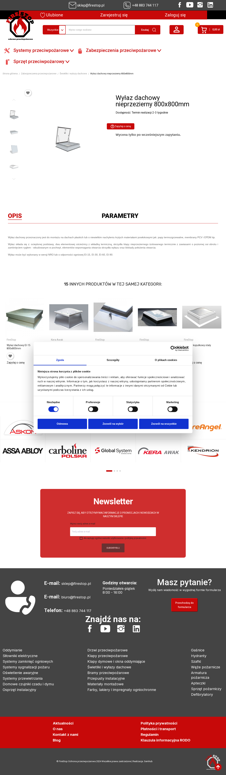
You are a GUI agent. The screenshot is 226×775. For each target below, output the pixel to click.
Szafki (196, 661)
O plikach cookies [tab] (166, 359)
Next (14, 179)
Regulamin (150, 734)
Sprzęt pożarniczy (206, 689)
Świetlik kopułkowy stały (197, 345)
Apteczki (198, 683)
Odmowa (62, 423)
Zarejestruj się (114, 15)
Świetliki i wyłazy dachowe (109, 667)
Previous (14, 100)
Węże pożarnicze (205, 667)
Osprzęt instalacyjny (19, 690)
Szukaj (145, 29)
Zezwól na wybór (113, 423)
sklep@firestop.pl (90, 5)
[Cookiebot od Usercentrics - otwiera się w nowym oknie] (173, 348)
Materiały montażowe (105, 684)
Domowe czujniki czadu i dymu (28, 684)
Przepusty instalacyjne (106, 678)
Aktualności (63, 723)
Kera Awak (57, 339)
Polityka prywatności (159, 723)
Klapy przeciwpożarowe (107, 656)
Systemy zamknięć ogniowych (28, 661)
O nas (58, 729)
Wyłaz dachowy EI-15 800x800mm (18, 347)
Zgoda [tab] (60, 359)
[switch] (93, 409)
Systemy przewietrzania (23, 678)
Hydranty (198, 656)
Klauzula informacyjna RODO (165, 740)
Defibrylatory (202, 694)
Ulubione (54, 15)
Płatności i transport (158, 729)
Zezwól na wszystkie (164, 423)
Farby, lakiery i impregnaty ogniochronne (121, 690)
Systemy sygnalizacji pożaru (26, 667)
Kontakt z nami (65, 734)
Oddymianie (12, 650)
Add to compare (9, 374)
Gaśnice (197, 650)
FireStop (11, 339)
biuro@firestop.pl (75, 597)
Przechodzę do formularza (184, 604)
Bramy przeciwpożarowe (108, 673)
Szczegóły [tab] (113, 359)
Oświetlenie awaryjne (20, 673)
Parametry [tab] (120, 216)
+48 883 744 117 (145, 5)
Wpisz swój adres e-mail (82, 523)
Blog (57, 740)
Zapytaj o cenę (120, 126)
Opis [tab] (15, 216)
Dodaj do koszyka (23, 367)
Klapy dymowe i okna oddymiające (116, 661)
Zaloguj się (175, 15)
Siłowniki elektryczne (20, 656)
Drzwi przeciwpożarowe (107, 650)
